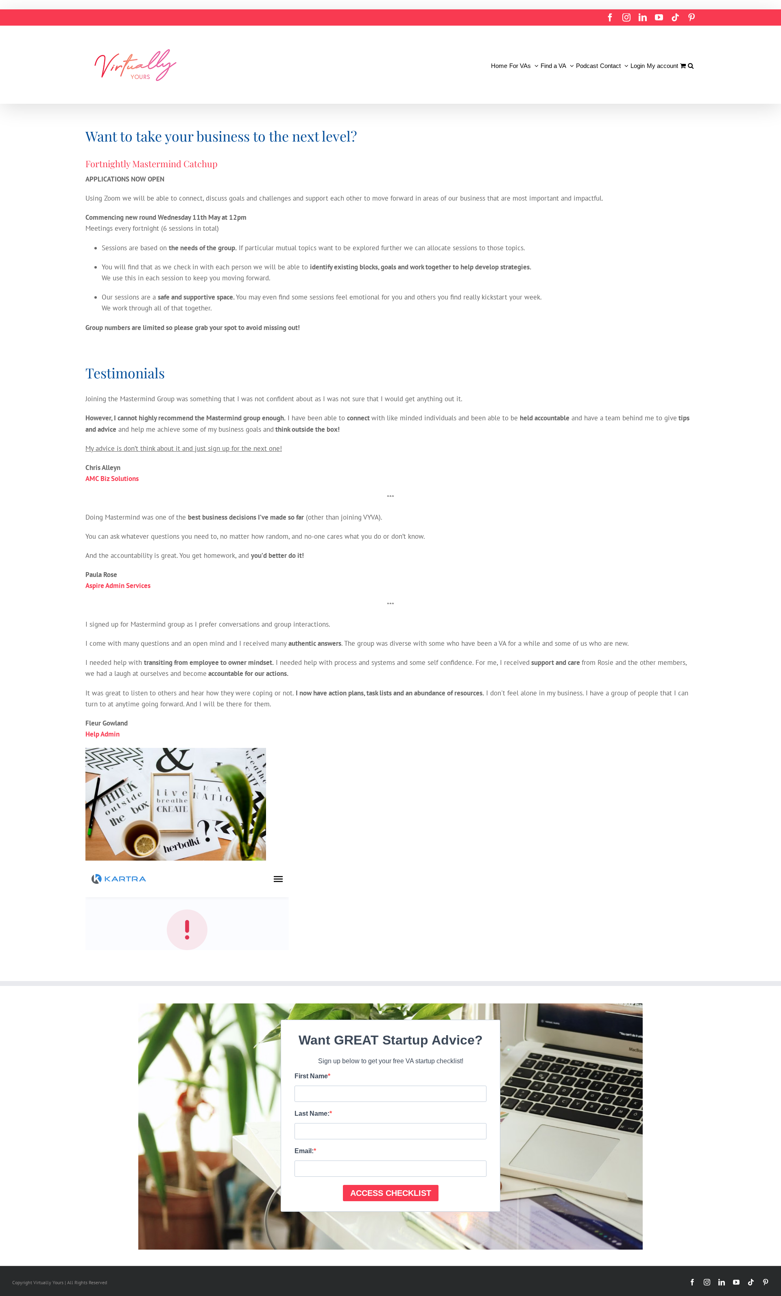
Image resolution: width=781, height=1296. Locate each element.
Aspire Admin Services (118, 585)
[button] (691, 64)
